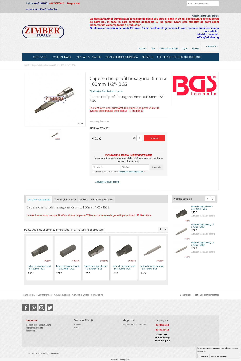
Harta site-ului (29, 295)
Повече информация (219, 356)
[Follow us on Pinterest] (33, 307)
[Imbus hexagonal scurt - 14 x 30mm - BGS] (181, 213)
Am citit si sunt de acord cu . (119, 172)
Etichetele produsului (102, 199)
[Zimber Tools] (43, 32)
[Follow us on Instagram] (42, 307)
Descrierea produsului (38, 199)
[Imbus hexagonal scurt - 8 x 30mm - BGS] (39, 250)
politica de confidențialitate (131, 172)
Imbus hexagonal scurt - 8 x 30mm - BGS (39, 267)
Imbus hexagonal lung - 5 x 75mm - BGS (202, 225)
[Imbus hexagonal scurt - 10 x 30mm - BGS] (68, 250)
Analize (83, 199)
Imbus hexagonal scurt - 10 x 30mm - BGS (67, 267)
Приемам (204, 356)
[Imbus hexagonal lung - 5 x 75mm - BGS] (181, 231)
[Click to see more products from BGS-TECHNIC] (195, 85)
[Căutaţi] (216, 3)
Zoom (80, 124)
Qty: (134, 138)
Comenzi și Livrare (80, 295)
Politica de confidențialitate (206, 295)
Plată (76, 328)
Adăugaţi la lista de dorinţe (203, 216)
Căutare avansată (62, 295)
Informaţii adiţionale (65, 199)
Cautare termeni (45, 295)
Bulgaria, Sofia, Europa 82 (134, 325)
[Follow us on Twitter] (50, 307)
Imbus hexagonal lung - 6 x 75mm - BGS (202, 243)
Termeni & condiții (34, 328)
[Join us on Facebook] (25, 307)
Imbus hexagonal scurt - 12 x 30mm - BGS (95, 267)
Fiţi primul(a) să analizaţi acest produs (106, 91)
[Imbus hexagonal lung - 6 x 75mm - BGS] (181, 249)
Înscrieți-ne (31, 331)
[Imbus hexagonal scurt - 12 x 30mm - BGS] (96, 250)
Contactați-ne (97, 295)
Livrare (77, 325)
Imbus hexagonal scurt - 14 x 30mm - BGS (202, 207)
